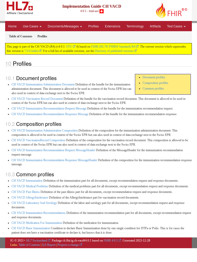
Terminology (135, 26)
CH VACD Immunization (27, 180)
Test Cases (175, 26)
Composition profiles (155, 83)
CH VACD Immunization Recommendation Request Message (49, 108)
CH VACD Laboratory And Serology (34, 203)
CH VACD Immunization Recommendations (39, 213)
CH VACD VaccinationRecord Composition (38, 140)
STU (69, 46)
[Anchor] (34, 63)
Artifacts (155, 26)
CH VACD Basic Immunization (31, 228)
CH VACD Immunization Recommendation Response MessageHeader (54, 160)
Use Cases (31, 26)
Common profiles (153, 88)
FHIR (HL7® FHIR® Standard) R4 (113, 46)
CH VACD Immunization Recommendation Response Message (50, 114)
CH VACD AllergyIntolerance (30, 197)
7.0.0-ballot (31, 51)
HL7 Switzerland (36, 240)
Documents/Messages (64, 26)
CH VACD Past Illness (26, 192)
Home (12, 26)
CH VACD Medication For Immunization (37, 223)
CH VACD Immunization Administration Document (43, 84)
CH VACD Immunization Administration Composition (45, 130)
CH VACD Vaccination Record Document (37, 99)
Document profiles (154, 77)
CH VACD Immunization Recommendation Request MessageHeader (53, 150)
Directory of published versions (114, 51)
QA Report (48, 245)
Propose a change (68, 245)
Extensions (112, 26)
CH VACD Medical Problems (30, 186)
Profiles (93, 26)
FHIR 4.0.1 (111, 240)
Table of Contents (29, 245)
